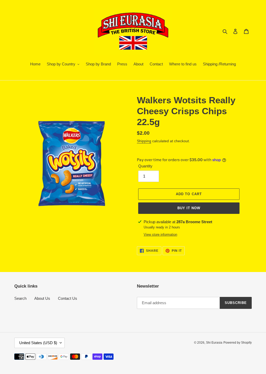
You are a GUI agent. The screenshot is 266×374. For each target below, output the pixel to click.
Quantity (145, 166)
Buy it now (188, 208)
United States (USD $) (38, 343)
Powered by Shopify (237, 342)
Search (20, 298)
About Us (42, 298)
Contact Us (67, 298)
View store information (160, 234)
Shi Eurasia (214, 342)
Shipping (144, 141)
